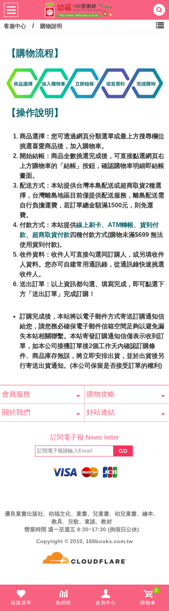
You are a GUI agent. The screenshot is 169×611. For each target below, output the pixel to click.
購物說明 (51, 26)
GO (123, 451)
